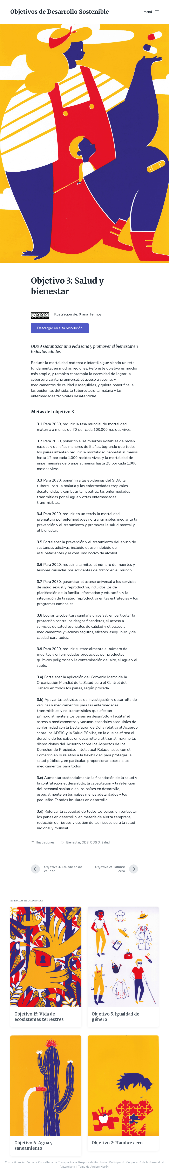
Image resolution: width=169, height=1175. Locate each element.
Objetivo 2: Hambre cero (117, 1142)
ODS (85, 842)
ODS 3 (95, 842)
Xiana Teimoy (90, 314)
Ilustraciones (45, 842)
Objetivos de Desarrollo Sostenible (59, 11)
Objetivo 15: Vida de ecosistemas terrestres (39, 1016)
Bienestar (73, 842)
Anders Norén (99, 1167)
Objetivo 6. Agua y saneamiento (33, 1145)
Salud (105, 842)
